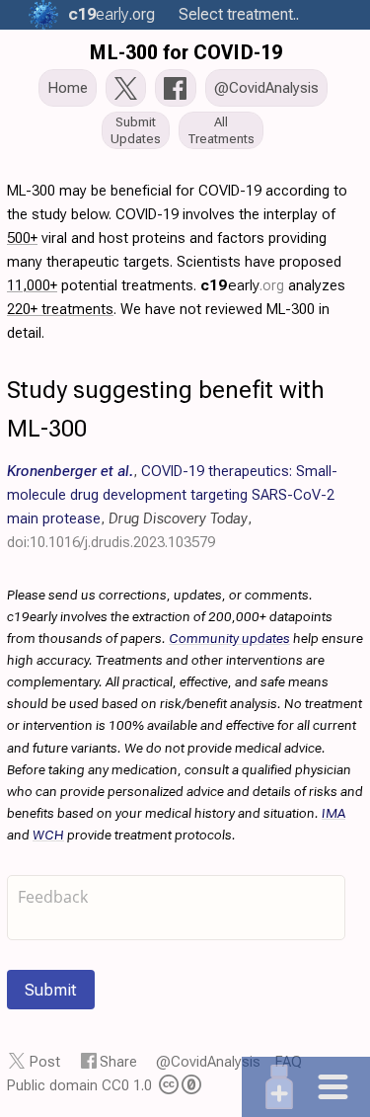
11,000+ (32, 285)
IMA (333, 813)
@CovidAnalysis (208, 1062)
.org (111, 14)
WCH (48, 834)
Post (45, 1062)
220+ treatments (60, 309)
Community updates (229, 638)
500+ (22, 238)
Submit (51, 989)
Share (118, 1062)
